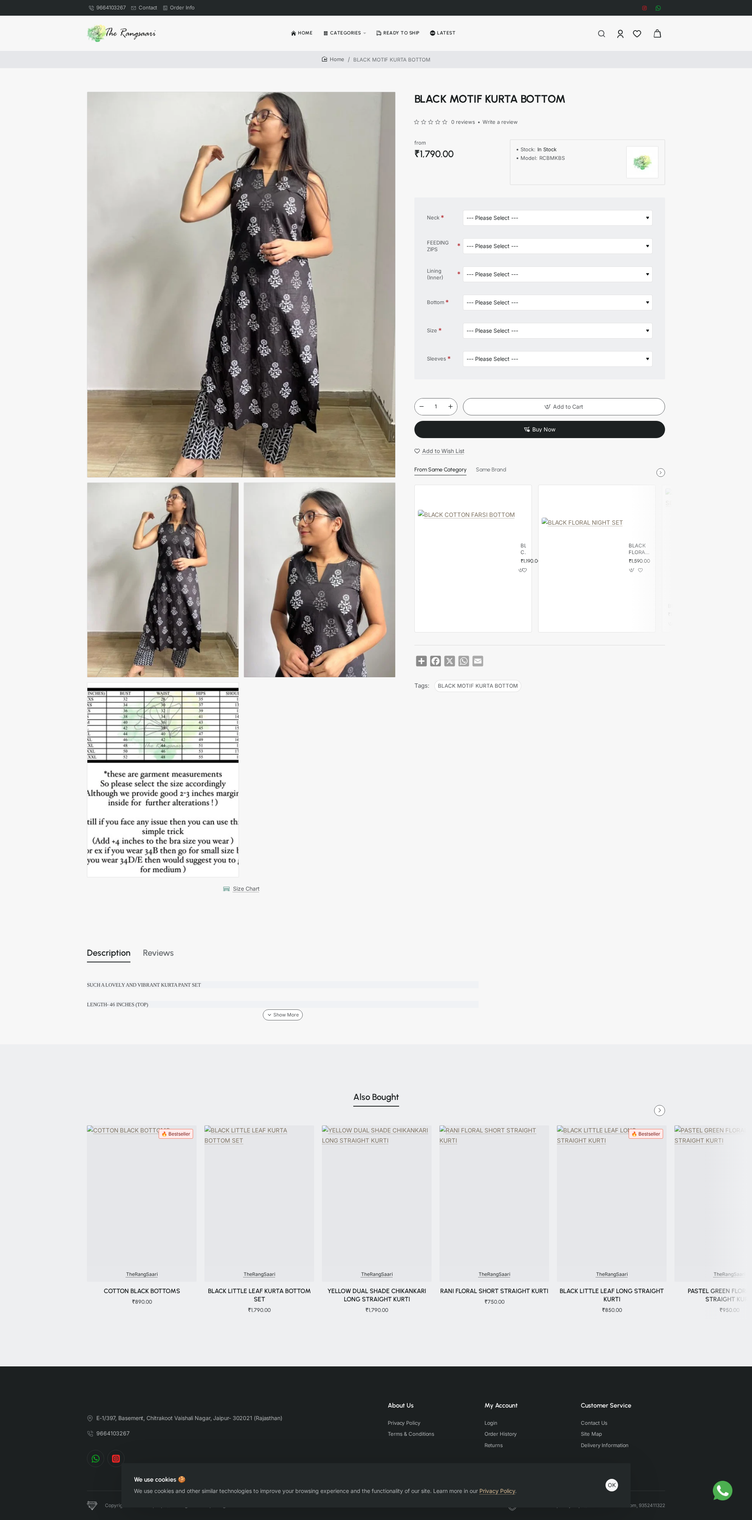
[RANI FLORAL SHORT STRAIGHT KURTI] (494, 1195)
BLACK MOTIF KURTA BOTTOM (478, 686)
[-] (421, 407)
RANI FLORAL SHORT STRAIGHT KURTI (494, 1291)
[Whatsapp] (95, 1458)
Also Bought (376, 1097)
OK (612, 1485)
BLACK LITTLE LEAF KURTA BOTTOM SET (259, 1295)
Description (108, 953)
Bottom (435, 302)
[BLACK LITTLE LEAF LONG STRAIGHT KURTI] (612, 1195)
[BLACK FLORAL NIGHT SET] (582, 558)
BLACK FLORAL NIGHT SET (638, 549)
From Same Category (440, 469)
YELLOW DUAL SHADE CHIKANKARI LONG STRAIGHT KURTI (376, 1295)
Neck (433, 217)
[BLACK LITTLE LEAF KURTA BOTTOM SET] (259, 1195)
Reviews (158, 953)
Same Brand (491, 469)
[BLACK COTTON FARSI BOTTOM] (466, 558)
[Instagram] (116, 1458)
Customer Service (606, 1405)
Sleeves (436, 358)
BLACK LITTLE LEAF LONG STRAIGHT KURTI (612, 1295)
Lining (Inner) (435, 274)
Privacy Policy (497, 1490)
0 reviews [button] (463, 122)
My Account (501, 1405)
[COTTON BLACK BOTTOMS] (142, 1195)
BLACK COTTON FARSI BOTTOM (523, 549)
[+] (450, 407)
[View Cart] (657, 33)
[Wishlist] (637, 33)
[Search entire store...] (601, 33)
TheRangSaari (142, 1274)
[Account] (621, 33)
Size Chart (246, 888)
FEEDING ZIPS (438, 245)
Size (432, 330)
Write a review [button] (500, 122)
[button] (564, 406)
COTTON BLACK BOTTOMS (142, 1291)
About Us (401, 1405)
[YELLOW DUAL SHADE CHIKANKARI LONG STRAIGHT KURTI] (377, 1195)
